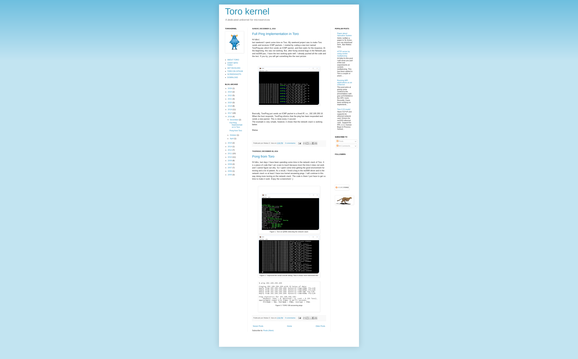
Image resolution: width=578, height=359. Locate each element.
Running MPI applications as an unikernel (344, 82)
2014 (230, 147)
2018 (230, 109)
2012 (230, 150)
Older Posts (320, 326)
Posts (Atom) (268, 330)
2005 (230, 175)
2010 (230, 157)
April (232, 139)
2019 (230, 106)
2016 (230, 117)
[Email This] (304, 143)
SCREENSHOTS (234, 74)
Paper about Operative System (344, 34)
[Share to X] (310, 143)
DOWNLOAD (232, 77)
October (233, 135)
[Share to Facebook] (313, 143)
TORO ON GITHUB (235, 71)
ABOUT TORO (233, 60)
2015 (230, 143)
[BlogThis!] (307, 143)
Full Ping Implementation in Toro (275, 34)
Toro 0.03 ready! (343, 109)
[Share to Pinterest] (315, 143)
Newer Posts (258, 326)
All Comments (344, 146)
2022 (230, 95)
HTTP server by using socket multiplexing (343, 53)
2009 (230, 161)
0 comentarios (290, 143)
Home (289, 326)
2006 (230, 171)
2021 (230, 99)
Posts (340, 141)
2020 (230, 103)
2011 (230, 153)
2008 (230, 164)
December (234, 120)
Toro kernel (247, 11)
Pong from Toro (263, 156)
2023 (230, 92)
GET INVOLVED (233, 68)
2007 (230, 168)
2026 (230, 88)
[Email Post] (299, 143)
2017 (230, 113)
